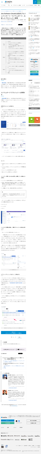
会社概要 (33, 445)
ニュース (37, 82)
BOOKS (21, 427)
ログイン (35, 74)
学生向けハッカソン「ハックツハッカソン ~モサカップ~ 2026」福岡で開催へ (35, 47)
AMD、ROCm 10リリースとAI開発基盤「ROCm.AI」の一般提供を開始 (35, 53)
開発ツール (3, 24)
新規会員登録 (34, 71)
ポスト (21, 24)
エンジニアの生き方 (29, 5)
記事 (31, 82)
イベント (15, 427)
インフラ (23, 5)
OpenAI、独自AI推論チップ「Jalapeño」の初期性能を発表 (34, 35)
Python (35, 5)
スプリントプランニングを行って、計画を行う (16, 48)
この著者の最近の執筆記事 (12, 387)
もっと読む (4, 367)
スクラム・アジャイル (9, 24)
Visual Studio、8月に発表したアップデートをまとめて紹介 (35, 50)
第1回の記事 (4, 98)
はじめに (9, 41)
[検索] (9, 5)
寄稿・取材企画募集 (33, 420)
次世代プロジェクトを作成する (13, 44)
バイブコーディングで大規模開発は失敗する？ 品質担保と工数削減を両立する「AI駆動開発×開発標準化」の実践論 (35, 19)
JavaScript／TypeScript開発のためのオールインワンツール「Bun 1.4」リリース (35, 43)
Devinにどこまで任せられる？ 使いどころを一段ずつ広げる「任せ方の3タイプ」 (34, 95)
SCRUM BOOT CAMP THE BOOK (16, 282)
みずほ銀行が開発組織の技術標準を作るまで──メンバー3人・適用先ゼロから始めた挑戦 (35, 32)
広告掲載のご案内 (33, 423)
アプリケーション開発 (17, 5)
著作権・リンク (21, 445)
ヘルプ (17, 445)
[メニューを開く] (2, 2)
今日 (31, 15)
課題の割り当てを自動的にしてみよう (14, 58)
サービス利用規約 (37, 445)
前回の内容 (4, 82)
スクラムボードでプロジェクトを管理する (14, 42)
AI (11, 5)
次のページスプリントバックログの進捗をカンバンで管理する (14, 332)
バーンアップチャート (12, 68)
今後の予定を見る (35, 125)
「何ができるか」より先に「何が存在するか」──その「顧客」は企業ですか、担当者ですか (34, 104)
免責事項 (29, 445)
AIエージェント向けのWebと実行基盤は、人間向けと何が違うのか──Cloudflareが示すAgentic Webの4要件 (34, 87)
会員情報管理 (25, 445)
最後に (9, 72)
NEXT (19, 337)
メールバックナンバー (34, 69)
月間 (37, 15)
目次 (13, 38)
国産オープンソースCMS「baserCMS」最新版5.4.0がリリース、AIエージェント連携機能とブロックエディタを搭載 (35, 28)
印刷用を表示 (4, 353)
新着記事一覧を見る (34, 108)
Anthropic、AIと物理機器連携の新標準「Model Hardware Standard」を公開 (35, 39)
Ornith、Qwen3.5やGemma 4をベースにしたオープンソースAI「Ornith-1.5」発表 (34, 23)
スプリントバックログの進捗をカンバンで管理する (16, 51)
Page (4, 57)
